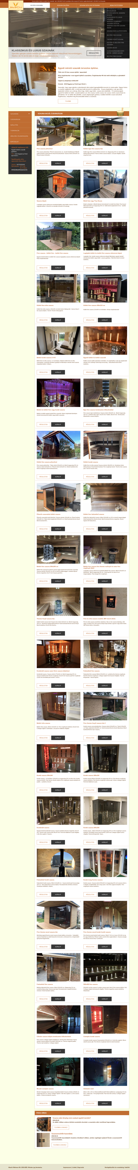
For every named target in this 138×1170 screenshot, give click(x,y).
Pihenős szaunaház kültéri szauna (48, 514)
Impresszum (67, 1167)
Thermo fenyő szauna (115, 39)
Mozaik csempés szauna (45, 1089)
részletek (94, 53)
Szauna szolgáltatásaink (90, 5)
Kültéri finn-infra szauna (45, 305)
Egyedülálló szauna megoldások (114, 10)
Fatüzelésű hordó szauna (45, 880)
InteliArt (127, 1167)
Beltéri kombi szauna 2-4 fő (46, 357)
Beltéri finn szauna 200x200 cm (47, 566)
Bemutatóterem (116, 5)
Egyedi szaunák (37, 5)
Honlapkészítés (109, 1167)
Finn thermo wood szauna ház (47, 932)
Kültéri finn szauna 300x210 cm (94, 305)
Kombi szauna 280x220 (91, 775)
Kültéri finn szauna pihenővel (47, 462)
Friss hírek (41, 1113)
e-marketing (120, 1167)
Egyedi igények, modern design (116, 14)
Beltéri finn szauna (114, 35)
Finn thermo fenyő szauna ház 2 (94, 723)
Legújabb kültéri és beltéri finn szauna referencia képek (102, 253)
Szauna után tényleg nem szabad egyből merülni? (72, 1118)
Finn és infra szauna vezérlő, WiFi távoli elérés (99, 619)
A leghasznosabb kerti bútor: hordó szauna (115, 52)
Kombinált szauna (43, 827)
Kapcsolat (14, 142)
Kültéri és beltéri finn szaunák (115, 43)
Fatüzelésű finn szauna (91, 671)
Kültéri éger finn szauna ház (93, 148)
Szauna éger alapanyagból (117, 31)
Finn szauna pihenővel (45, 148)
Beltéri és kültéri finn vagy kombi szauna (51, 410)
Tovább (68, 101)
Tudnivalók (14, 130)
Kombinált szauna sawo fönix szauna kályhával (53, 671)
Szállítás (14, 125)
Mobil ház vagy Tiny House (92, 201)
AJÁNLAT (58, 163)
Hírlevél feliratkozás (19, 136)
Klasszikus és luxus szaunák (114, 18)
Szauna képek (41, 201)
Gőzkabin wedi (88, 1089)
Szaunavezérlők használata (62, 1134)
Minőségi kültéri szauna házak (116, 27)
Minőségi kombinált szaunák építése (114, 22)
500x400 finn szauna (90, 984)
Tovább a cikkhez (60, 1127)
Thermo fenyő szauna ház (46, 619)
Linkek (74, 1167)
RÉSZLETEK (43, 163)
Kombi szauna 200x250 (91, 827)
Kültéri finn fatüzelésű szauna (93, 514)
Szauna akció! (112, 48)
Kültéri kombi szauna (90, 462)
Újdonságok (15, 119)
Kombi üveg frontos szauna (93, 880)
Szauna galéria (63, 5)
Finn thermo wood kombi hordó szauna (97, 932)
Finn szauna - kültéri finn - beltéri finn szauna (52, 253)
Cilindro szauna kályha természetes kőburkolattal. (54, 1036)
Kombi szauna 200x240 (45, 775)
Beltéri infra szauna (43, 723)
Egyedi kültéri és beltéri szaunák (94, 357)
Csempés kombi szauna (91, 1036)
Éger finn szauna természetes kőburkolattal (98, 410)
